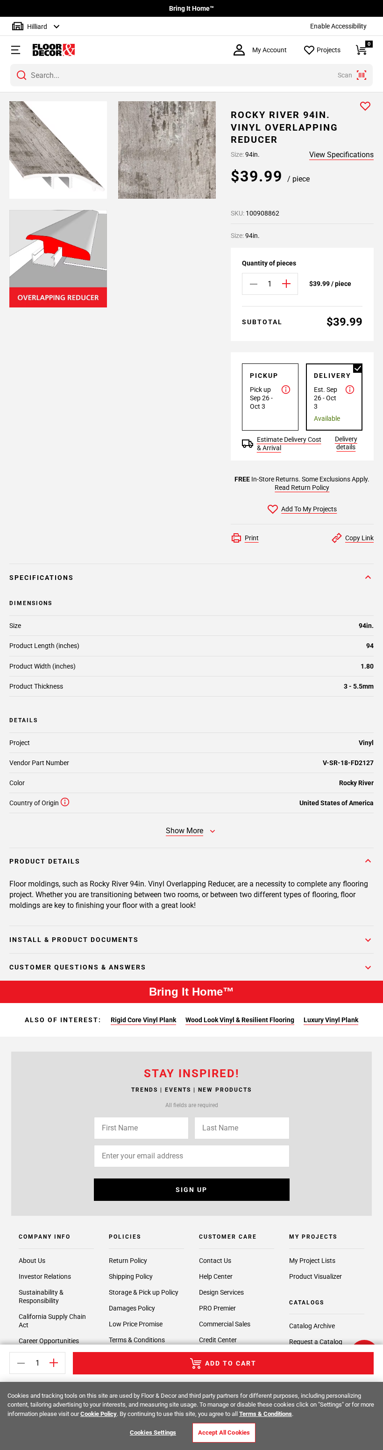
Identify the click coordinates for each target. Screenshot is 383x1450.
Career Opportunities (49, 1341)
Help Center (216, 1276)
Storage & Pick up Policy (143, 1292)
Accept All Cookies (224, 1432)
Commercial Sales (224, 1324)
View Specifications (341, 154)
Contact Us (215, 1260)
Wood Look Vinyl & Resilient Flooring (239, 1020)
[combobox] (191, 75)
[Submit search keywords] (21, 75)
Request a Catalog (315, 1341)
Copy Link (359, 538)
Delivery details (346, 443)
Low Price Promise (136, 1324)
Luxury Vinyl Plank (331, 1020)
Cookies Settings (153, 1432)
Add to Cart (230, 1363)
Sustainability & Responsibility (41, 1296)
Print (252, 538)
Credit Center (218, 1340)
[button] (11, 50)
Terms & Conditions (137, 1340)
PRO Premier (217, 1308)
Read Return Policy (302, 487)
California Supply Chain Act (52, 1321)
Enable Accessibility (338, 26)
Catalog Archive (312, 1326)
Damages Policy (132, 1308)
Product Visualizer (315, 1276)
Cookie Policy (98, 1413)
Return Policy (128, 1260)
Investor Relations (45, 1276)
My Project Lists (312, 1260)
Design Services (221, 1292)
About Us (32, 1260)
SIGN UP (191, 1189)
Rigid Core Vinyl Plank (143, 1020)
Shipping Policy (131, 1276)
